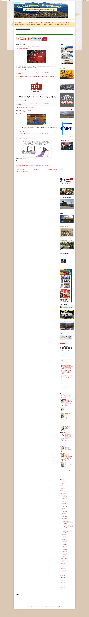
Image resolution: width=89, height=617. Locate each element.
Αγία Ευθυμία (64, 442)
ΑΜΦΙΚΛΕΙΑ (37, 22)
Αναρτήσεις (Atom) (24, 171)
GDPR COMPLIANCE (18, 22)
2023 (62, 488)
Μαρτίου (64, 568)
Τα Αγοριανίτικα (23, 26)
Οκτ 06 (64, 547)
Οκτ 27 (64, 501)
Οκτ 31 (64, 496)
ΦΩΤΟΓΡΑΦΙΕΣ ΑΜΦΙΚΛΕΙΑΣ (32, 26)
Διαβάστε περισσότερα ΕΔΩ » (21, 69)
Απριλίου (64, 566)
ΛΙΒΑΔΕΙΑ (38, 24)
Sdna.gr (69, 271)
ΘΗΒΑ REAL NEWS (65, 432)
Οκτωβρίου (64, 495)
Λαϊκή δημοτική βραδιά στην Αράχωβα (67, 427)
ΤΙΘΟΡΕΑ (16, 26)
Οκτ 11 (64, 539)
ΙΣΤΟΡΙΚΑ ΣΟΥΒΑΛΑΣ (61, 22)
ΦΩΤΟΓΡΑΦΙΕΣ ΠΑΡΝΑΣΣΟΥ (44, 26)
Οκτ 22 (64, 508)
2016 (62, 582)
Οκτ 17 (64, 516)
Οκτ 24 (64, 506)
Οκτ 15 (64, 520)
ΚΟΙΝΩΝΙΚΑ (68, 22)
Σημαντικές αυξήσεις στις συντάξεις (25, 107)
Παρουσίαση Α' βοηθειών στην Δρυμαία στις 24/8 (68, 448)
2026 (62, 483)
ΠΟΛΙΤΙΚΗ (21, 73)
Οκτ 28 (64, 499)
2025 (62, 485)
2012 (62, 589)
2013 (62, 587)
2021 (62, 573)
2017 (62, 580)
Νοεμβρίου (64, 493)
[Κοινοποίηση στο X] (46, 72)
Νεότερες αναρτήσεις (20, 169)
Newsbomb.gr (69, 269)
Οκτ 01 (64, 556)
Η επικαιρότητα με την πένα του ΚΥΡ (26, 138)
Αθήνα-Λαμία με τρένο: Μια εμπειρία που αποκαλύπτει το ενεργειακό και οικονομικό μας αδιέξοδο (67, 372)
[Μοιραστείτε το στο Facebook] (47, 72)
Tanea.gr (61, 272)
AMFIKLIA (63, 446)
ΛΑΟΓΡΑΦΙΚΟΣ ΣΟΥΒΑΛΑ (30, 24)
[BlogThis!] (45, 72)
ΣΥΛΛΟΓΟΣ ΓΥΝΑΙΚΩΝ (59, 24)
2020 (62, 575)
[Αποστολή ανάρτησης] (42, 72)
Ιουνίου (63, 563)
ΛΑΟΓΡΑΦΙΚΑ (21, 24)
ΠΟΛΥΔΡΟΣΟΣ (50, 24)
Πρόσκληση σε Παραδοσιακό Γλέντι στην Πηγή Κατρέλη (66, 443)
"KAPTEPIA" (63, 399)
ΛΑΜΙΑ (16, 24)
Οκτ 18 (64, 515)
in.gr (64, 272)
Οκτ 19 (64, 513)
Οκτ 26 (64, 503)
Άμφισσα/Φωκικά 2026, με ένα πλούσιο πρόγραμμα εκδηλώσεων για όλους (68, 402)
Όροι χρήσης (26, 22)
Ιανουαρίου (64, 571)
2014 (62, 585)
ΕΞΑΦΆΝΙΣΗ (67, 407)
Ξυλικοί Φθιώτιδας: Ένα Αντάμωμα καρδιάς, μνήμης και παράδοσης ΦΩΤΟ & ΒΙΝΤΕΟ (66, 256)
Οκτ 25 (64, 505)
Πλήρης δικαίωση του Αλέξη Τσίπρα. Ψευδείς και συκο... (68, 522)
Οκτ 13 (64, 536)
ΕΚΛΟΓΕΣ (53, 22)
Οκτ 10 (64, 541)
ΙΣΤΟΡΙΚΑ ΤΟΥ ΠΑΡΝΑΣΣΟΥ (64, 462)
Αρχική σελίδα (17, 19)
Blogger (59, 606)
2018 (62, 578)
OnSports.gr (65, 271)
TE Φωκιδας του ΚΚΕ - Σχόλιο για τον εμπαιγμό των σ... (68, 526)
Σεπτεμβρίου (64, 558)
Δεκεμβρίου (64, 491)
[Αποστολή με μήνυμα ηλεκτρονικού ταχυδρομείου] (44, 72)
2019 (62, 577)
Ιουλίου (63, 561)
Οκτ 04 (64, 551)
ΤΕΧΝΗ (20, 166)
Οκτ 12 (64, 537)
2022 (62, 490)
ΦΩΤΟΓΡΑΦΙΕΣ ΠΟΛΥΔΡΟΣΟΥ (55, 26)
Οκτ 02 (64, 554)
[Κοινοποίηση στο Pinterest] (48, 72)
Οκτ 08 (64, 544)
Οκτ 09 (64, 542)
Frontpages (62, 269)
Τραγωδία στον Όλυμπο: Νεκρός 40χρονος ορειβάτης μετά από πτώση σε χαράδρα (66, 395)
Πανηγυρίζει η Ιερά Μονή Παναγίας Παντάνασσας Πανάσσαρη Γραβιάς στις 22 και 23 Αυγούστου (67, 387)
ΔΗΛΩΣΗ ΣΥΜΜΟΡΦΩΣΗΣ (45, 22)
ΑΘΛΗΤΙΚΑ (31, 22)
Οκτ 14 (64, 534)
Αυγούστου (64, 560)
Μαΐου (63, 565)
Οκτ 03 (64, 552)
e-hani (62, 425)
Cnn (65, 269)
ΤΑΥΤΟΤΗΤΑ (67, 24)
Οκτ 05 (64, 549)
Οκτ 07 (64, 546)
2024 (62, 487)
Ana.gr (61, 271)
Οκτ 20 (64, 511)
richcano (53, 606)
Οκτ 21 (64, 510)
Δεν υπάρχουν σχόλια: (37, 72)
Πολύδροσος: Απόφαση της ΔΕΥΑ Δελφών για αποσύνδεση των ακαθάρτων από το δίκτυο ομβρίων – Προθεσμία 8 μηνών (67, 367)
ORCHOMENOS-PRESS (65, 413)
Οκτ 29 (64, 498)
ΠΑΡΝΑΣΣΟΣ (44, 24)
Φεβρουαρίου (65, 570)
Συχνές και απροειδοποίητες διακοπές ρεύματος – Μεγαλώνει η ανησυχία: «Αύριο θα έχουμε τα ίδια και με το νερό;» (67, 381)
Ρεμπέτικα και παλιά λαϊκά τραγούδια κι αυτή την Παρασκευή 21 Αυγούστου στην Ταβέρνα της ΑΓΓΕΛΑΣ (66, 457)
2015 (62, 583)
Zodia (70, 272)
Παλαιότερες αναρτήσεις (52, 169)
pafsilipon (63, 407)
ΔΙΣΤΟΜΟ (63, 453)
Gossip (67, 272)
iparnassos (63, 393)
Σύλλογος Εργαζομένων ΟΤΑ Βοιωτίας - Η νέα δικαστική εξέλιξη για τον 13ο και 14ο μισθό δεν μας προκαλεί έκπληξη (66, 436)
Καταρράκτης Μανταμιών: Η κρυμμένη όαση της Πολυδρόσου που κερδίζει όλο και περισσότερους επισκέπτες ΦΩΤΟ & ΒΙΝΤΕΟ (67, 361)
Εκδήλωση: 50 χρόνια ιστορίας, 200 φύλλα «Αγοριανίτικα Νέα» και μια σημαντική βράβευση (67, 376)
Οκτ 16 (64, 518)
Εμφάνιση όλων (71, 470)
